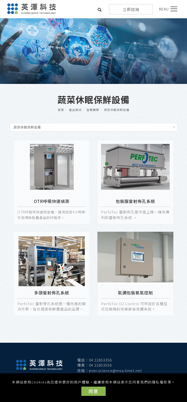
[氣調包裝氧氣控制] (135, 257)
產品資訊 (75, 110)
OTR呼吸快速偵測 (51, 201)
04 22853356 (100, 359)
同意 (93, 391)
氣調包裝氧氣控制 (135, 293)
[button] (99, 10)
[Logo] (31, 8)
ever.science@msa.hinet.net (115, 370)
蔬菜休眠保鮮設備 (116, 110)
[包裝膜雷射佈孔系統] (135, 166)
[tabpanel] (93, 51)
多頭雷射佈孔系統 (51, 293)
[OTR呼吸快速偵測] (51, 166)
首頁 (61, 110)
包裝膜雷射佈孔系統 (135, 201)
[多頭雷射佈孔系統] (51, 260)
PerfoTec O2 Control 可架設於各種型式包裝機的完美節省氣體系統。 (134, 306)
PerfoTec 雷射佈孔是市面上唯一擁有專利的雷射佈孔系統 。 (135, 214)
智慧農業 (92, 110)
